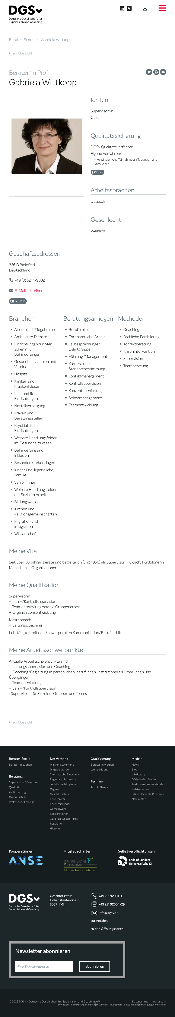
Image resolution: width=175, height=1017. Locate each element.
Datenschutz (140, 1001)
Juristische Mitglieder (63, 784)
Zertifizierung (17, 792)
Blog (134, 769)
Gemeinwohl (58, 808)
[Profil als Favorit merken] (149, 72)
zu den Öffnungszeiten (107, 929)
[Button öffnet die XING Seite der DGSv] (131, 7)
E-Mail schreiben (29, 290)
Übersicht (22, 53)
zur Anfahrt (99, 921)
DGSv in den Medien (145, 779)
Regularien (56, 823)
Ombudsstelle (17, 797)
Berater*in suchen (20, 764)
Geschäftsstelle (60, 794)
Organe (54, 789)
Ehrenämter (57, 799)
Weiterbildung (99, 769)
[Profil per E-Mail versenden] (163, 72)
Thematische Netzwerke (65, 774)
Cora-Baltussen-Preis (64, 818)
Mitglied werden (60, 769)
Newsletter (139, 799)
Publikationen (140, 789)
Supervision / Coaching (23, 782)
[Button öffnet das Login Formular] (145, 7)
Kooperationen (59, 813)
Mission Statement (62, 764)
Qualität (14, 787)
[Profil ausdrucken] (156, 72)
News (135, 764)
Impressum (159, 1001)
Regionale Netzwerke (63, 779)
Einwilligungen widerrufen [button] (152, 1004)
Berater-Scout (21, 39)
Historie (55, 828)
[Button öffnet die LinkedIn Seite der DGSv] (120, 7)
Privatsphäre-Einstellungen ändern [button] (76, 1004)
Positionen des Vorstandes (148, 784)
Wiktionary (138, 774)
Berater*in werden (102, 764)
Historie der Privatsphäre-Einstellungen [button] (117, 1004)
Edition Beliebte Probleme (148, 794)
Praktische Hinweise (21, 802)
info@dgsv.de (108, 912)
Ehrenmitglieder (60, 804)
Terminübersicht (101, 787)
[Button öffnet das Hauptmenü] (162, 7)
